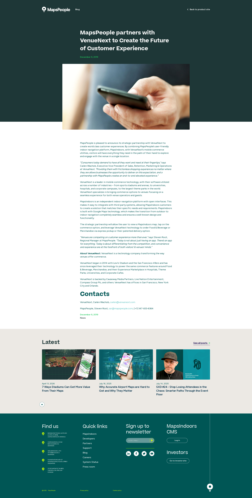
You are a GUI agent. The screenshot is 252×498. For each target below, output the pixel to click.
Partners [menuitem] (87, 443)
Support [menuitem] (87, 447)
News (83, 318)
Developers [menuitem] (89, 438)
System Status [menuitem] (90, 462)
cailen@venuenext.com (122, 302)
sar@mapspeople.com (121, 308)
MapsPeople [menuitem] (52, 490)
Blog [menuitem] (85, 452)
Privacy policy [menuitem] (84, 490)
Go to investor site (178, 461)
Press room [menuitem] (89, 466)
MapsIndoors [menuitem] (89, 433)
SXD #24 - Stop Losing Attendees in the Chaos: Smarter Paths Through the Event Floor (182, 390)
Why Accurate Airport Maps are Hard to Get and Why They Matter (124, 388)
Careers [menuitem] (87, 457)
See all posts (200, 342)
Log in (177, 440)
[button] (42, 404)
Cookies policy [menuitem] (117, 490)
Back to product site (200, 9)
